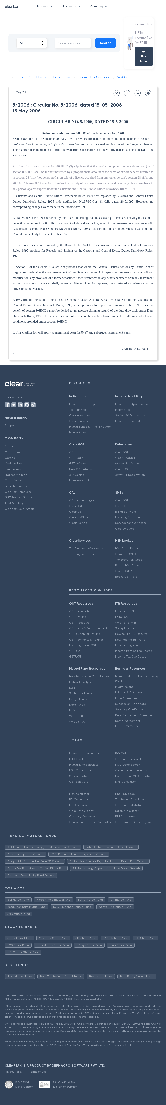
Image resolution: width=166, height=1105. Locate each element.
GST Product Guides (19, 497)
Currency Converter (82, 816)
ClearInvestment (80, 415)
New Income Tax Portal (130, 639)
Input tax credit (79, 480)
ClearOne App (125, 528)
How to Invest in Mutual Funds (89, 676)
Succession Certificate (130, 703)
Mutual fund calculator (84, 764)
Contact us (12, 452)
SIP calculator (78, 776)
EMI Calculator (78, 759)
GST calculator (79, 781)
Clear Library (13, 480)
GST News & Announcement (88, 628)
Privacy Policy (13, 1071)
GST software (78, 463)
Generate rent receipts (131, 770)
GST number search (128, 759)
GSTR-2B (75, 650)
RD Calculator (78, 799)
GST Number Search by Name (135, 822)
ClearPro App (78, 523)
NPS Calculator (125, 781)
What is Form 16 (125, 622)
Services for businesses (131, 523)
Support (10, 425)
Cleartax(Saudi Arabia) (20, 508)
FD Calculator (78, 805)
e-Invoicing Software (129, 463)
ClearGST (121, 452)
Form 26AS (122, 616)
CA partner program (82, 500)
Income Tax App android (131, 404)
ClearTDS (121, 469)
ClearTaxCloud (79, 517)
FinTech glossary (16, 486)
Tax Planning (77, 409)
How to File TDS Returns (131, 633)
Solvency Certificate (129, 709)
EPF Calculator (125, 816)
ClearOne (121, 506)
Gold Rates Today (81, 810)
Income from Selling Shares (133, 650)
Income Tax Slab (126, 611)
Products (43, 6)
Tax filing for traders (82, 554)
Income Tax (123, 409)
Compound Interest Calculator (90, 822)
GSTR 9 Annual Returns (84, 633)
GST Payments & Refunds (86, 639)
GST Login (76, 457)
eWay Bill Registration (130, 474)
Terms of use (38, 1071)
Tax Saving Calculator (130, 799)
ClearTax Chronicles (18, 491)
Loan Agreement (126, 698)
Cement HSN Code (128, 554)
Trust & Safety (14, 503)
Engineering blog (16, 474)
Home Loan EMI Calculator (133, 776)
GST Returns (77, 616)
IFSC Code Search (127, 764)
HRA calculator (79, 793)
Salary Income (124, 628)
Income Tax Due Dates (130, 656)
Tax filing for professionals (86, 548)
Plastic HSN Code (127, 565)
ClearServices (78, 421)
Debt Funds (77, 704)
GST (72, 452)
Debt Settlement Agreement (135, 715)
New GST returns (80, 469)
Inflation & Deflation (128, 692)
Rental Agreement (127, 720)
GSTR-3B (75, 656)
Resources (70, 6)
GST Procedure (79, 622)
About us (11, 446)
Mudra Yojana (124, 686)
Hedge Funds (78, 699)
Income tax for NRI (127, 421)
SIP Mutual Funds (80, 693)
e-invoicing (76, 474)
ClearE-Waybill (125, 457)
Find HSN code (125, 793)
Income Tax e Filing (82, 404)
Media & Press (14, 463)
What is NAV (77, 721)
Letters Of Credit (126, 726)
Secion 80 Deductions (130, 415)
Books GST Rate (126, 576)
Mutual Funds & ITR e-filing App (90, 426)
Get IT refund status (128, 805)
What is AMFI (77, 716)
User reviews (13, 469)
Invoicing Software (127, 517)
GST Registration (80, 611)
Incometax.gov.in (126, 645)
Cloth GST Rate (126, 571)
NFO (72, 710)
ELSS (72, 687)
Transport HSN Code (129, 559)
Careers (10, 457)
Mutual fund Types (81, 682)
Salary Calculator (126, 810)
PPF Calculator (125, 753)
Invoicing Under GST (82, 645)
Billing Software (125, 511)
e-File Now (143, 56)
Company (96, 6)
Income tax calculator (84, 753)
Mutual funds (77, 432)
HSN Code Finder (126, 548)
